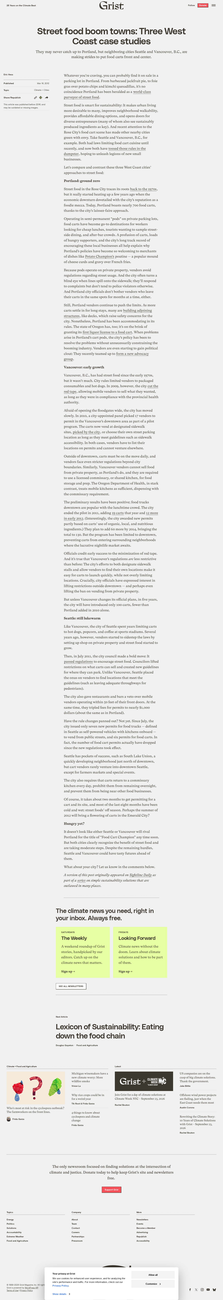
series (81, 880)
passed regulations (78, 661)
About (75, 1219)
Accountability (14, 1232)
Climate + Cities (41, 90)
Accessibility (143, 1240)
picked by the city (86, 432)
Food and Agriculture (87, 1045)
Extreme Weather (15, 1236)
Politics (10, 1223)
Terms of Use (12, 1290)
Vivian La (76, 1086)
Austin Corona (187, 1107)
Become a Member (146, 1228)
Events (140, 1223)
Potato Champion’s (99, 256)
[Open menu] (213, 5)
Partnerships (78, 1236)
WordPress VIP (31, 1287)
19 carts (118, 513)
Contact (76, 1228)
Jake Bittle (185, 1086)
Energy (10, 1219)
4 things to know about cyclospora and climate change (86, 1116)
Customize (151, 1283)
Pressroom (77, 1240)
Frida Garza (18, 1119)
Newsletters (142, 1219)
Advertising (142, 1232)
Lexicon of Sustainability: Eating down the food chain (110, 1031)
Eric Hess (8, 74)
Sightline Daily (141, 875)
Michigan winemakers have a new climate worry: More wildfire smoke (90, 1077)
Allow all (153, 1275)
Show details (59, 1294)
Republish (142, 1236)
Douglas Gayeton (64, 1045)
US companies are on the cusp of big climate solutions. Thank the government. (198, 1077)
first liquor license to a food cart (107, 332)
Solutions (11, 1228)
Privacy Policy (26, 1290)
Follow (191, 5)
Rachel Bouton (122, 1105)
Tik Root (76, 1103)
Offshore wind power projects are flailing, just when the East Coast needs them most (198, 1098)
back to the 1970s (143, 189)
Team (74, 1223)
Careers (75, 1232)
